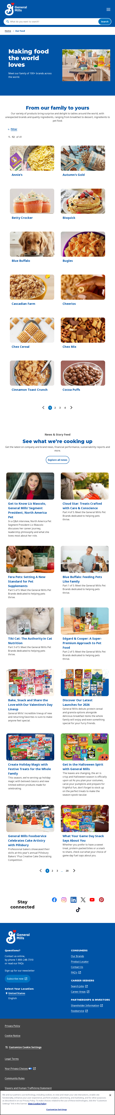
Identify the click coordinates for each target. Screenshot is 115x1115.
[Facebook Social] (54, 899)
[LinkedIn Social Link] (73, 899)
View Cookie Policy (37, 1103)
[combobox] (53, 21)
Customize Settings (56, 1109)
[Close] (110, 1095)
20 (67, 870)
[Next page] (71, 408)
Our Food (20, 30)
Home (8, 30)
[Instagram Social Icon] (64, 899)
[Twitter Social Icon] (83, 899)
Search (104, 21)
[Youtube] (92, 899)
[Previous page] (44, 408)
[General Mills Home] (16, 9)
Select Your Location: (19, 988)
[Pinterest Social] (101, 900)
